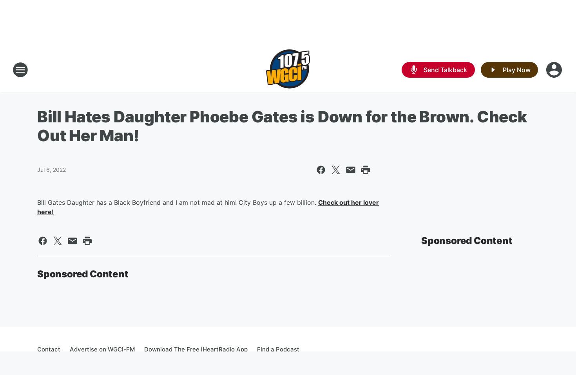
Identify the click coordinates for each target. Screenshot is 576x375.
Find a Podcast (278, 349)
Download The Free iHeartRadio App (196, 349)
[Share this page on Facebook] (320, 169)
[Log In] (554, 70)
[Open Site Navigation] (20, 70)
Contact (48, 349)
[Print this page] (365, 169)
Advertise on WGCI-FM (102, 349)
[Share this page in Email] (350, 169)
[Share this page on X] (335, 169)
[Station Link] (288, 69)
